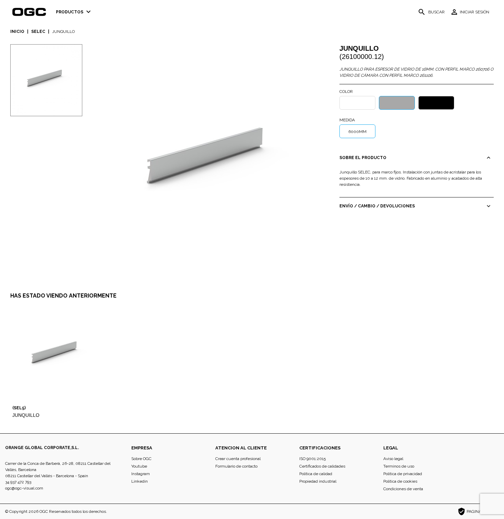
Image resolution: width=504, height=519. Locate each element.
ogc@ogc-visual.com (24, 488)
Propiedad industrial (317, 481)
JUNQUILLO (25, 415)
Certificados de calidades (322, 466)
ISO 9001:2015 (312, 458)
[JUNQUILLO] (211, 162)
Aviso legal (393, 458)
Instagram (140, 473)
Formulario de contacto (236, 466)
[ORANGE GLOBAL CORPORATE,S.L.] (31, 12)
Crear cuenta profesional (238, 458)
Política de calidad (315, 473)
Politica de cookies (400, 481)
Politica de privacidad (402, 473)
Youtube (139, 466)
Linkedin (139, 481)
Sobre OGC (141, 458)
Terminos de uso (398, 466)
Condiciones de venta (403, 488)
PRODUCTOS (74, 12)
